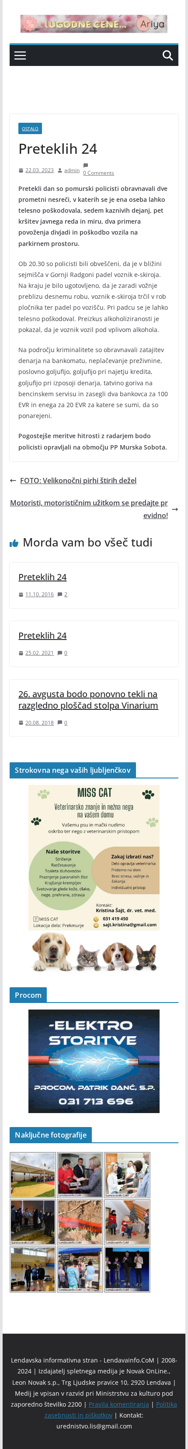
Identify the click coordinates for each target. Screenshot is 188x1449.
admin (72, 170)
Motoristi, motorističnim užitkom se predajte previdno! (89, 509)
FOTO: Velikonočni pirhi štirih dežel (78, 480)
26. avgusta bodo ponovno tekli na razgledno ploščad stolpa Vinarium (88, 699)
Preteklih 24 (42, 577)
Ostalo (30, 128)
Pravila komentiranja (119, 1404)
